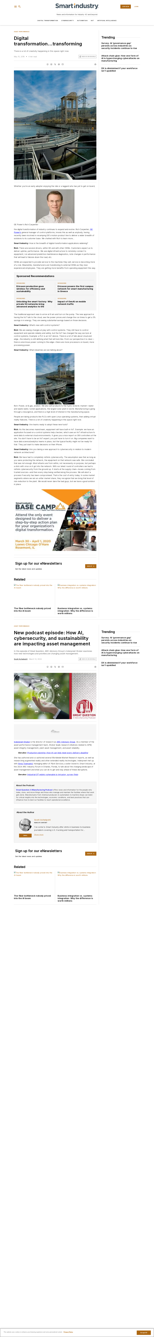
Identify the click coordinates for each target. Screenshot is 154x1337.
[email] (63, 64)
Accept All (143, 1332)
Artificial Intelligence (107, 20)
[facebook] (48, 64)
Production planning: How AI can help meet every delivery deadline (57, 753)
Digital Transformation (48, 20)
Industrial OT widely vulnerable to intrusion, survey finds (52, 774)
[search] (19, 6)
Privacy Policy (68, 1332)
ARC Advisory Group (66, 742)
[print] (95, 64)
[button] (15, 6)
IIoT (92, 20)
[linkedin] (51, 64)
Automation (82, 20)
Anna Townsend (25, 764)
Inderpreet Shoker (22, 742)
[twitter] (55, 64)
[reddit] (59, 64)
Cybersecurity (67, 20)
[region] (77, 1332)
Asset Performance (21, 31)
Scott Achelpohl (20, 659)
